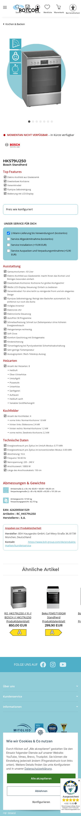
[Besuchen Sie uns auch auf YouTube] (62, 664)
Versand (12, 812)
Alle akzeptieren (41, 778)
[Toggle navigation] (5, 5)
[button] (37, 8)
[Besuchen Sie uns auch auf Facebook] (42, 664)
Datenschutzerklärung (38, 768)
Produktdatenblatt (17, 621)
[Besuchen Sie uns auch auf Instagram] (52, 664)
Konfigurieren (41, 802)
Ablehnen (41, 791)
